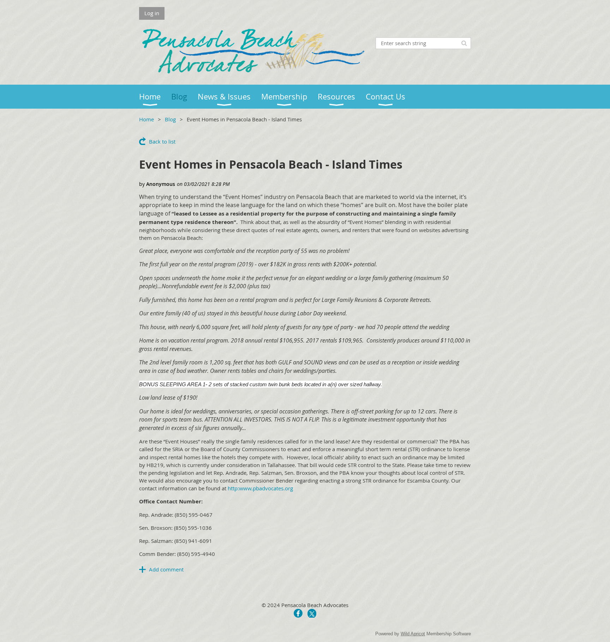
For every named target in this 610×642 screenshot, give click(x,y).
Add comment (166, 569)
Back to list (162, 141)
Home (146, 119)
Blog (170, 119)
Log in (151, 13)
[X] (311, 613)
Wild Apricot (413, 633)
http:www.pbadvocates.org (260, 488)
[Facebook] (298, 613)
